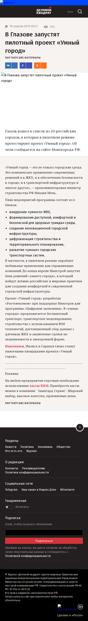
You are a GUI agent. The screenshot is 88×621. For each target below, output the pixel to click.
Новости (10, 447)
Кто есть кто (13, 451)
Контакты (11, 468)
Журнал (31, 451)
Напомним (14, 346)
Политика (27, 447)
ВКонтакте (67, 489)
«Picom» (77, 615)
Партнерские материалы (23, 57)
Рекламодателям (33, 468)
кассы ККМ (39, 385)
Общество (63, 447)
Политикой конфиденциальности (28, 556)
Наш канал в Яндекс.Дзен (38, 489)
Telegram (11, 489)
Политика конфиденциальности (27, 472)
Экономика (45, 447)
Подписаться (44, 540)
